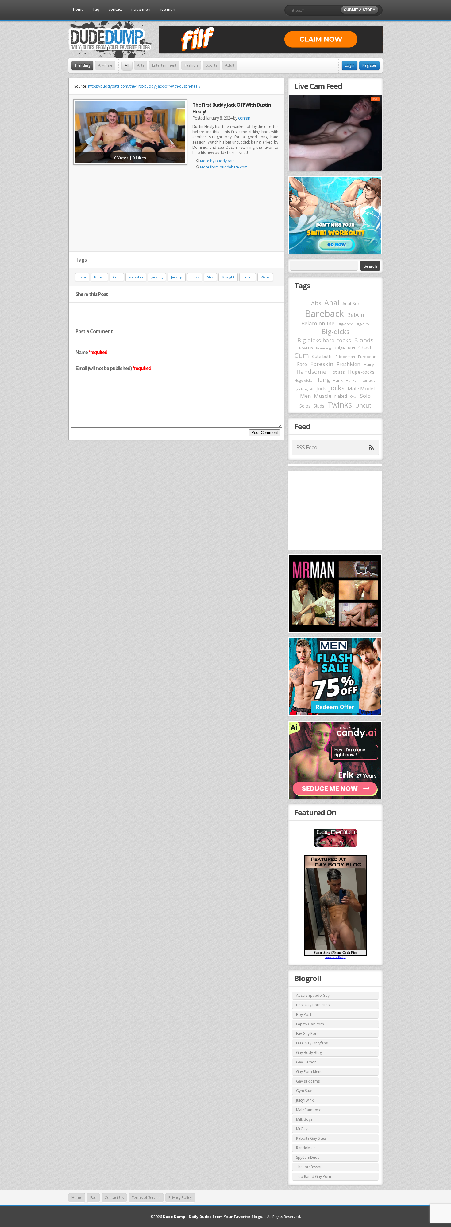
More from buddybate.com (224, 167)
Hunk (338, 380)
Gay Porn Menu (309, 1071)
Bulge (339, 348)
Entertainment (164, 65)
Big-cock (345, 324)
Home (76, 1197)
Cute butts (322, 356)
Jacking (157, 277)
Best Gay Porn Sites (313, 1005)
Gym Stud (304, 1090)
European (367, 356)
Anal (331, 302)
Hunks (351, 380)
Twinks (339, 404)
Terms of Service (146, 1197)
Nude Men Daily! (335, 957)
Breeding (323, 348)
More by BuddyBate (217, 161)
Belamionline (317, 323)
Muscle (322, 395)
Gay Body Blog (309, 1052)
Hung (322, 379)
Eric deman (345, 356)
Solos (304, 406)
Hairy (368, 364)
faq (96, 9)
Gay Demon (306, 1062)
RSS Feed (306, 447)
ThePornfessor (309, 1167)
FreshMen (348, 364)
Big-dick (362, 324)
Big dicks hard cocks (324, 340)
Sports (211, 65)
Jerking (176, 277)
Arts (140, 65)
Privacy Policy (180, 1197)
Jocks (195, 277)
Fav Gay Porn (307, 1033)
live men (167, 9)
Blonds (363, 340)
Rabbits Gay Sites (311, 1138)
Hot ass (337, 372)
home (78, 9)
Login (349, 65)
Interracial (368, 380)
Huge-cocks (361, 372)
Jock (321, 388)
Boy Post (303, 1014)
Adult (229, 65)
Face (302, 364)
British (99, 277)
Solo (365, 395)
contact (115, 9)
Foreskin (136, 277)
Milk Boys (304, 1119)
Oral (353, 396)
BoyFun (306, 348)
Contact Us (114, 1197)
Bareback (324, 313)
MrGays (302, 1128)
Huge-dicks (303, 380)
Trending (82, 65)
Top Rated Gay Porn (313, 1176)
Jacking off (304, 389)
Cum (117, 277)
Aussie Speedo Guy (313, 995)
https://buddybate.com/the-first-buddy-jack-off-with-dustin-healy (144, 86)
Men (305, 395)
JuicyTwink (305, 1100)
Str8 (210, 277)
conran (244, 118)
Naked (340, 396)
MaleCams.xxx (308, 1109)
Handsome (311, 372)
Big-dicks (335, 331)
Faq (93, 1197)
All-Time (105, 65)
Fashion (191, 65)
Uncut (247, 277)
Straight (228, 277)
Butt (351, 348)
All (127, 65)
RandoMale (306, 1147)
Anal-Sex (351, 303)
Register (369, 65)
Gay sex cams (308, 1081)
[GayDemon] (335, 846)
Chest (365, 347)
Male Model (361, 388)
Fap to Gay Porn (310, 1024)
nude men (140, 9)
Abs (316, 303)
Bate (82, 277)
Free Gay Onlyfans (312, 1043)
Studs (319, 406)
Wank (265, 277)
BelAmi (356, 314)
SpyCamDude (308, 1157)
